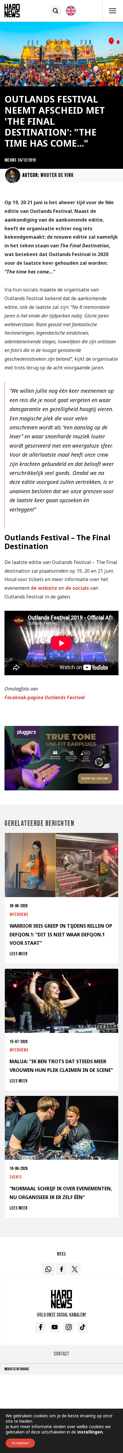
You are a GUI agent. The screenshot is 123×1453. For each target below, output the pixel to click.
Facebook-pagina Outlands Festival (44, 697)
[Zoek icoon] (55, 11)
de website (44, 588)
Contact (61, 1354)
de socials (77, 588)
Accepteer (20, 1443)
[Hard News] (12, 10)
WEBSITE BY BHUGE (16, 1369)
